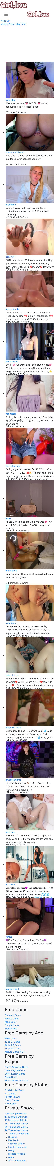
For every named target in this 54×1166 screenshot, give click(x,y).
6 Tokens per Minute (15, 1113)
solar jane (11, 623)
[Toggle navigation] (6, 14)
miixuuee (10, 832)
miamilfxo (11, 204)
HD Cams (10, 1093)
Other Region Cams (15, 1070)
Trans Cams (11, 1028)
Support (12, 1137)
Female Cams (12, 1018)
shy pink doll (12, 989)
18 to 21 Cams (12, 1041)
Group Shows (12, 1100)
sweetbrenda (12, 309)
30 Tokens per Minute (16, 1123)
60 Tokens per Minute (16, 1127)
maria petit (11, 570)
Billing (11, 1150)
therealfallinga (13, 466)
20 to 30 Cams (13, 1045)
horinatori (11, 413)
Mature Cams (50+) (15, 1051)
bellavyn (10, 256)
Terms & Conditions (18, 1133)
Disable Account (16, 1153)
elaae (8, 518)
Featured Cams (13, 1015)
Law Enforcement (17, 1147)
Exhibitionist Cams (14, 1090)
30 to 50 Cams (13, 1048)
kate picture (12, 675)
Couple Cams (12, 1025)
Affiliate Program (17, 1160)
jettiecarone (12, 361)
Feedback (13, 1140)
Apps (11, 1157)
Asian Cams (11, 1077)
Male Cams (10, 1021)
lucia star (10, 100)
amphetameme (13, 779)
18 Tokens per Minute (16, 1120)
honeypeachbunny (15, 152)
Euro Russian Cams (15, 1073)
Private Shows (12, 1096)
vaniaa (9, 936)
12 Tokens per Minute (16, 1116)
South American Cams (16, 1080)
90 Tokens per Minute (16, 1130)
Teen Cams (10, 1038)
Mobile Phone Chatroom (13, 24)
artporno (10, 884)
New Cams (10, 1103)
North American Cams (16, 1067)
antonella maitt (13, 727)
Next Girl (5, 20)
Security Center (16, 1143)
